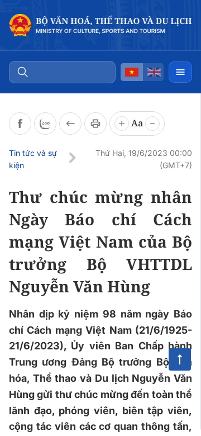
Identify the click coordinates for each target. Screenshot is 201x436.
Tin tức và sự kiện (33, 159)
